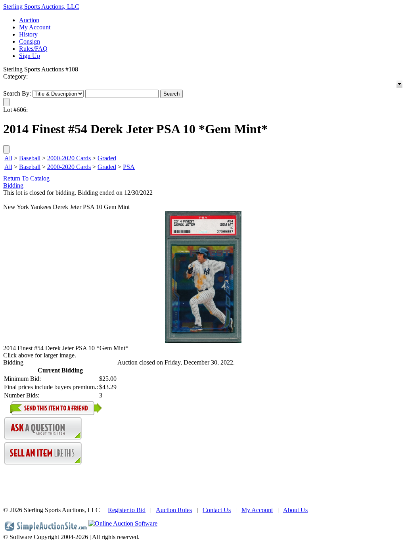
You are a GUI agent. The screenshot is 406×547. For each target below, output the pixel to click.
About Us (295, 510)
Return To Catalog (26, 178)
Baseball (29, 158)
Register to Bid (127, 510)
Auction (29, 20)
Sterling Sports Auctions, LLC (41, 6)
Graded (107, 158)
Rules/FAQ (33, 48)
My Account (34, 27)
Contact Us (217, 510)
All (8, 158)
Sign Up (29, 55)
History (28, 34)
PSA (129, 166)
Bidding (13, 185)
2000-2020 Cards (69, 158)
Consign (29, 41)
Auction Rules (174, 510)
